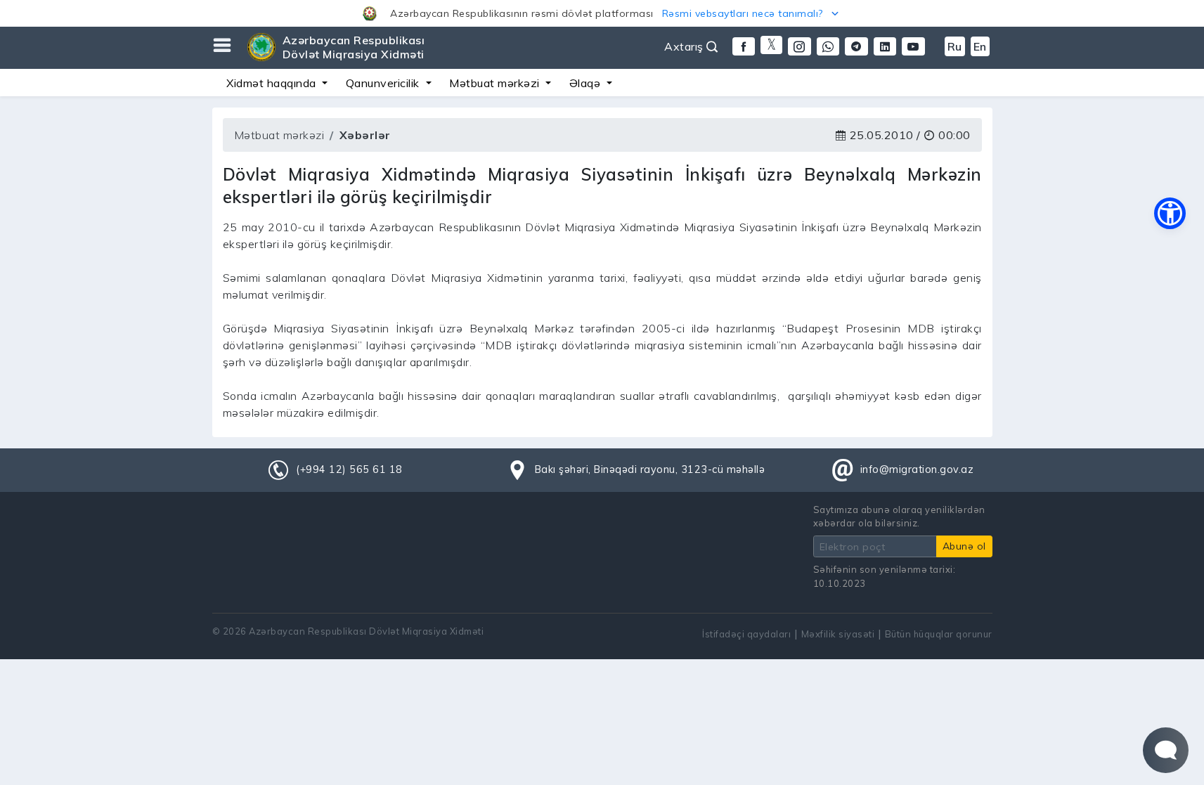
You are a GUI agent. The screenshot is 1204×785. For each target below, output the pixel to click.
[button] (602, 13)
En (980, 46)
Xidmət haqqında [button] (272, 83)
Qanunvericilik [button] (384, 83)
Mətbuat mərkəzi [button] (496, 83)
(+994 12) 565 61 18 (349, 469)
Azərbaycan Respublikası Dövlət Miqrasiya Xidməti (354, 47)
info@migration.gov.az (917, 469)
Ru (954, 46)
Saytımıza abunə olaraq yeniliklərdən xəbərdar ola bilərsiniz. (899, 516)
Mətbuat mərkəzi (279, 135)
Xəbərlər (365, 135)
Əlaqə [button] (586, 83)
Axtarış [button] (685, 46)
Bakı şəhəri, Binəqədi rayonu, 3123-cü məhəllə (650, 469)
